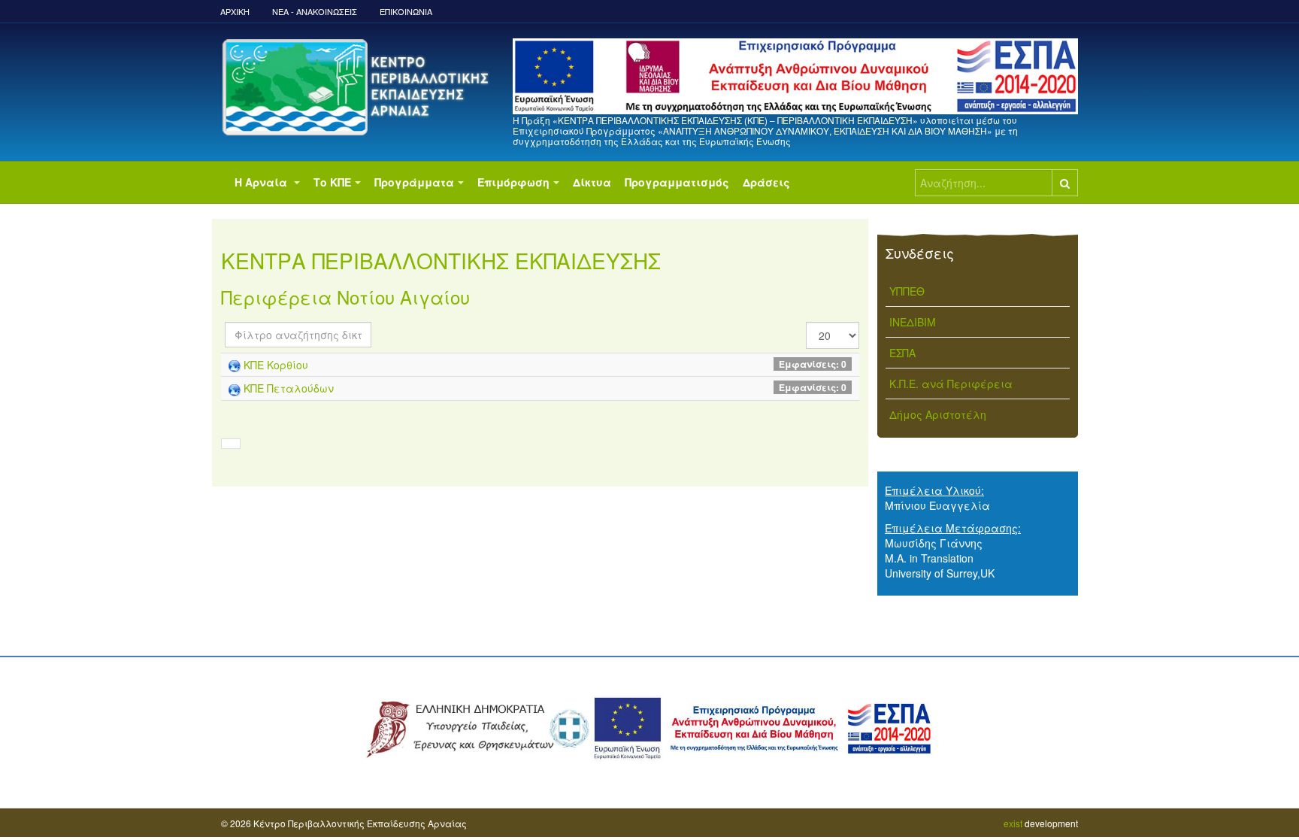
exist (1013, 823)
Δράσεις (766, 182)
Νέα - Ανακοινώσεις (314, 11)
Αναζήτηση (1065, 182)
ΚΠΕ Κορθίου (276, 364)
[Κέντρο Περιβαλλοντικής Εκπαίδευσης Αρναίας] (358, 87)
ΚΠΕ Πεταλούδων (289, 388)
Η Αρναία (262, 182)
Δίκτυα (592, 182)
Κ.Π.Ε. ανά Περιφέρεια (951, 383)
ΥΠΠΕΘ (907, 291)
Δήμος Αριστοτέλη (937, 414)
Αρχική (235, 11)
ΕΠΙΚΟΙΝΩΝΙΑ (406, 11)
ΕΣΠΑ (902, 352)
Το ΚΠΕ (332, 182)
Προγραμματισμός (677, 182)
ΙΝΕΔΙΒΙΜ (912, 321)
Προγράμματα (414, 182)
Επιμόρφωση (513, 182)
